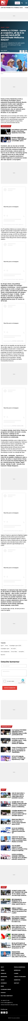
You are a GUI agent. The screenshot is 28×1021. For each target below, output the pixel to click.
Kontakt (16, 983)
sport (2, 645)
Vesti (3, 789)
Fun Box (3, 992)
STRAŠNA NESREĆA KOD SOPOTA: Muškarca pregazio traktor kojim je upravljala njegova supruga (19, 813)
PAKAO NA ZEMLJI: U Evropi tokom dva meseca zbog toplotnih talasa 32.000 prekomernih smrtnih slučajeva (19, 822)
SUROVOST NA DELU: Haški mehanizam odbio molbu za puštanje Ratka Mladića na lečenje (19, 839)
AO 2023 (13, 648)
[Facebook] (7, 133)
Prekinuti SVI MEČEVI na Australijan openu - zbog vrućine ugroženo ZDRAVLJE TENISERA (19, 741)
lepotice (3, 654)
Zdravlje (3, 973)
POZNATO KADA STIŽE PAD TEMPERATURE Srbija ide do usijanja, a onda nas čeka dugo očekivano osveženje (19, 893)
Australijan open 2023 (15, 645)
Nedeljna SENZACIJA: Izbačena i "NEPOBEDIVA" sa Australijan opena (18, 139)
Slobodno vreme (6, 989)
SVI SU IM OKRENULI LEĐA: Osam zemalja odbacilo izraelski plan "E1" (18, 831)
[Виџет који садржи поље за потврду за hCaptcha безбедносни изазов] (14, 681)
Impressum (17, 970)
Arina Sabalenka (5, 651)
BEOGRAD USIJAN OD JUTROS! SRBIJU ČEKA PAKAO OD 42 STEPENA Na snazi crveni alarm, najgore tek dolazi (19, 937)
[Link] (23, 51)
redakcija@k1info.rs (8, 1002)
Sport (3, 27)
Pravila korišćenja (19, 967)
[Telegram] (26, 51)
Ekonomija (4, 976)
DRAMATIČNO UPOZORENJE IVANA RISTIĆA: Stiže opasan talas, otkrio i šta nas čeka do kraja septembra (19, 954)
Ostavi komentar (9, 688)
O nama (16, 973)
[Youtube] (7, 1012)
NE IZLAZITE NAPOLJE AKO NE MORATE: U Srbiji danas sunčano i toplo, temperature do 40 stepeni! (19, 945)
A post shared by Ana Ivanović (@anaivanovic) (15, 530)
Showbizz (4, 983)
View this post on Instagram (11, 206)
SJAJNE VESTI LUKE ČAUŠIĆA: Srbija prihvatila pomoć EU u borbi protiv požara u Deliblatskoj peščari (19, 804)
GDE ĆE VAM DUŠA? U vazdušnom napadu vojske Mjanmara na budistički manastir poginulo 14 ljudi (18, 795)
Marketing (17, 979)
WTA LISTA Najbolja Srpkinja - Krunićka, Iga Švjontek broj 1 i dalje (18, 758)
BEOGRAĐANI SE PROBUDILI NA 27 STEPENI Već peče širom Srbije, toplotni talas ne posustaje (19, 902)
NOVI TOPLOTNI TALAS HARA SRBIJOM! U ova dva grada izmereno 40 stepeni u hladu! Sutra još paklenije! (19, 928)
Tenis (7, 27)
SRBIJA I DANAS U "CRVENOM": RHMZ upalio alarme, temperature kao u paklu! (19, 910)
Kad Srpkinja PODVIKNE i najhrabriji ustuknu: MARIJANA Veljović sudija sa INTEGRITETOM (19, 732)
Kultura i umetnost (7, 995)
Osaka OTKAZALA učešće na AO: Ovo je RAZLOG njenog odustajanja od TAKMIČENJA (19, 750)
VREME (3, 887)
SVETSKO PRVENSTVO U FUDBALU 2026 (12, 7)
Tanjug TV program (20, 976)
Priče (2, 986)
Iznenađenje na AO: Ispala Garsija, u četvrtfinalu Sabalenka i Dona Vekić (19, 131)
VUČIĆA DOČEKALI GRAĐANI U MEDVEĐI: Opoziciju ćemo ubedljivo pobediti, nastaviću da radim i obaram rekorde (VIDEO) (19, 857)
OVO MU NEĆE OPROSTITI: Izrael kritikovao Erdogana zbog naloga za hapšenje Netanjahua (19, 848)
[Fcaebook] (21, 51)
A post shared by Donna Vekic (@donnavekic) (15, 224)
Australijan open (5, 648)
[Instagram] (4, 1012)
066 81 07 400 (6, 1000)
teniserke (21, 651)
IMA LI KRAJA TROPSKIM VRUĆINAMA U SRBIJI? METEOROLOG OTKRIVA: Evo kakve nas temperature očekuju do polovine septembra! (19, 919)
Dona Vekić (14, 651)
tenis (6, 645)
